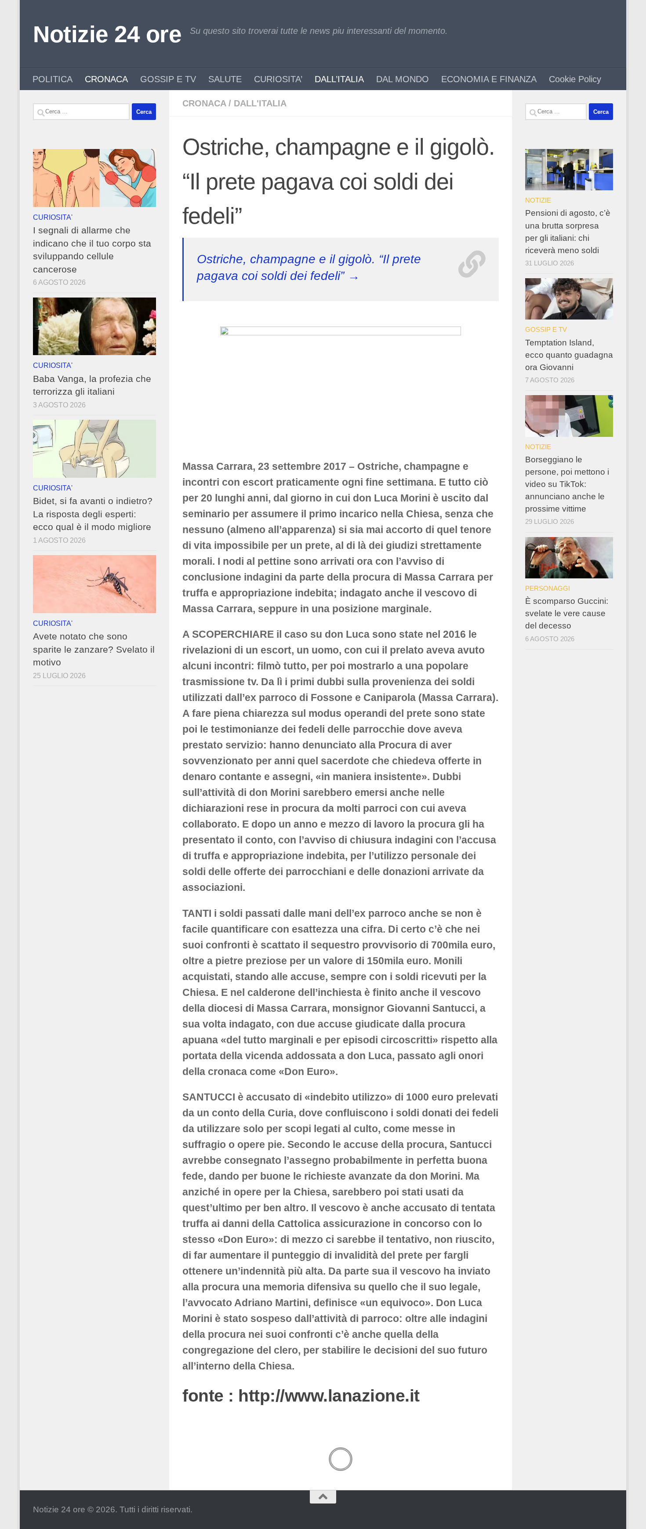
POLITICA (53, 79)
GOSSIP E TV (168, 79)
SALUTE (225, 79)
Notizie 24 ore (107, 34)
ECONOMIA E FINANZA (489, 79)
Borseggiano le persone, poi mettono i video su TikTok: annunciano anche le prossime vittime (567, 484)
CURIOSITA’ (278, 79)
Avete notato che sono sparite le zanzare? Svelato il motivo (94, 649)
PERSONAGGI (547, 588)
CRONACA (106, 79)
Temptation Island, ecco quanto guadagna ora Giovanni (569, 355)
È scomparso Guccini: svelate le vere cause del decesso (566, 613)
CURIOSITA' (53, 217)
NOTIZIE (538, 200)
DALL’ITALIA (339, 79)
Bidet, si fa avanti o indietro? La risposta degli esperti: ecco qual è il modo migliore (92, 514)
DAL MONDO (402, 79)
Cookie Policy (575, 79)
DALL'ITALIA (260, 103)
